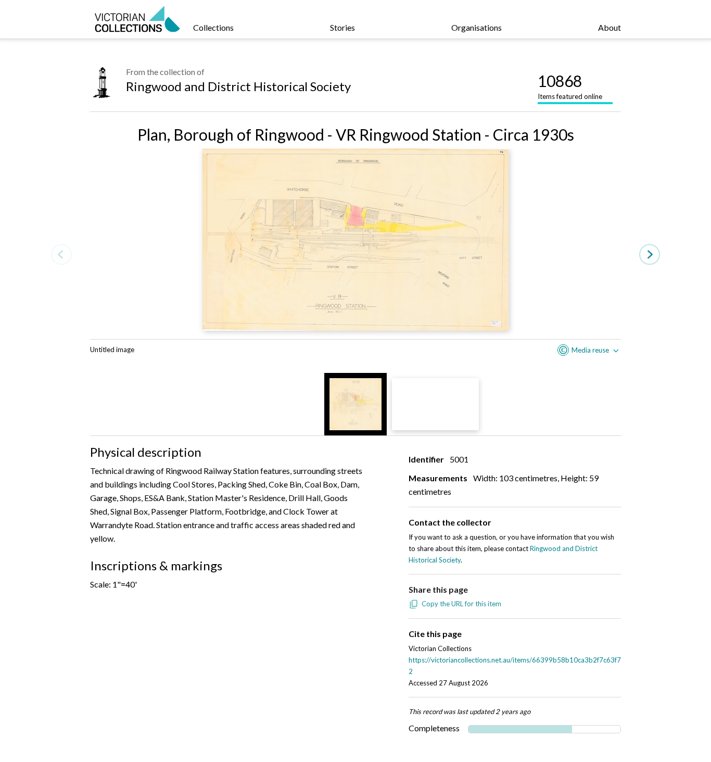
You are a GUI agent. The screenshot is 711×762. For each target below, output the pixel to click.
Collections (213, 27)
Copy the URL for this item (461, 603)
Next (649, 254)
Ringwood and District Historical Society (238, 86)
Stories (342, 27)
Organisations (476, 27)
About (609, 27)
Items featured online (570, 86)
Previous (61, 254)
